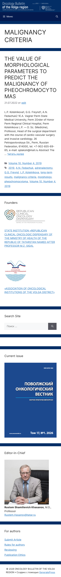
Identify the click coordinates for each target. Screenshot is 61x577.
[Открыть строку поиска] (57, 16)
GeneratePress (47, 572)
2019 (11, 167)
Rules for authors (14, 544)
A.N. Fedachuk (24, 167)
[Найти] (52, 326)
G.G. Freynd (11, 172)
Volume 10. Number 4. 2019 (25, 163)
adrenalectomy (43, 167)
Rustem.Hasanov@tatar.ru (20, 514)
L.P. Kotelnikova (29, 172)
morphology (45, 177)
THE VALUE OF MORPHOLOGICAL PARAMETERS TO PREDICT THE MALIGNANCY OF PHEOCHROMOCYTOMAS (30, 77)
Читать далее (15, 154)
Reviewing (10, 549)
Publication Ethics (14, 554)
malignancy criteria (25, 177)
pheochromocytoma (16, 181)
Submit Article (12, 539)
